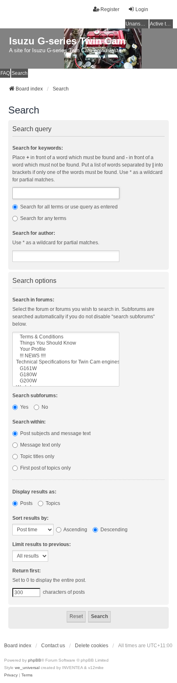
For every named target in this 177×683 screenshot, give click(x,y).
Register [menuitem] (109, 9)
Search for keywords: (37, 148)
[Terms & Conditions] (65, 337)
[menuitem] (11, 675)
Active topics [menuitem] (161, 24)
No (44, 407)
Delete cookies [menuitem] (91, 645)
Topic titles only (36, 456)
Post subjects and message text (55, 433)
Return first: (26, 571)
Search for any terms (42, 218)
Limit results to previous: (41, 544)
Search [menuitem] (20, 73)
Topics (52, 503)
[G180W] (65, 375)
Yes (23, 407)
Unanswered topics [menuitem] (137, 24)
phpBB (34, 660)
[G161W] (65, 369)
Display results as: (34, 492)
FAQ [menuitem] (5, 73)
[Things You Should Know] (65, 343)
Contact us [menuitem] (53, 645)
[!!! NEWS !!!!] (65, 356)
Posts (26, 503)
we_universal (27, 667)
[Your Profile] (65, 349)
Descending (113, 530)
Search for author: (33, 233)
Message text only (40, 445)
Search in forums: (33, 300)
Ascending (75, 530)
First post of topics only (45, 468)
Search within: (29, 422)
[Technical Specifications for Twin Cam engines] (65, 362)
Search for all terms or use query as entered (68, 207)
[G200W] (65, 381)
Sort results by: (30, 518)
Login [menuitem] (141, 9)
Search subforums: (35, 395)
